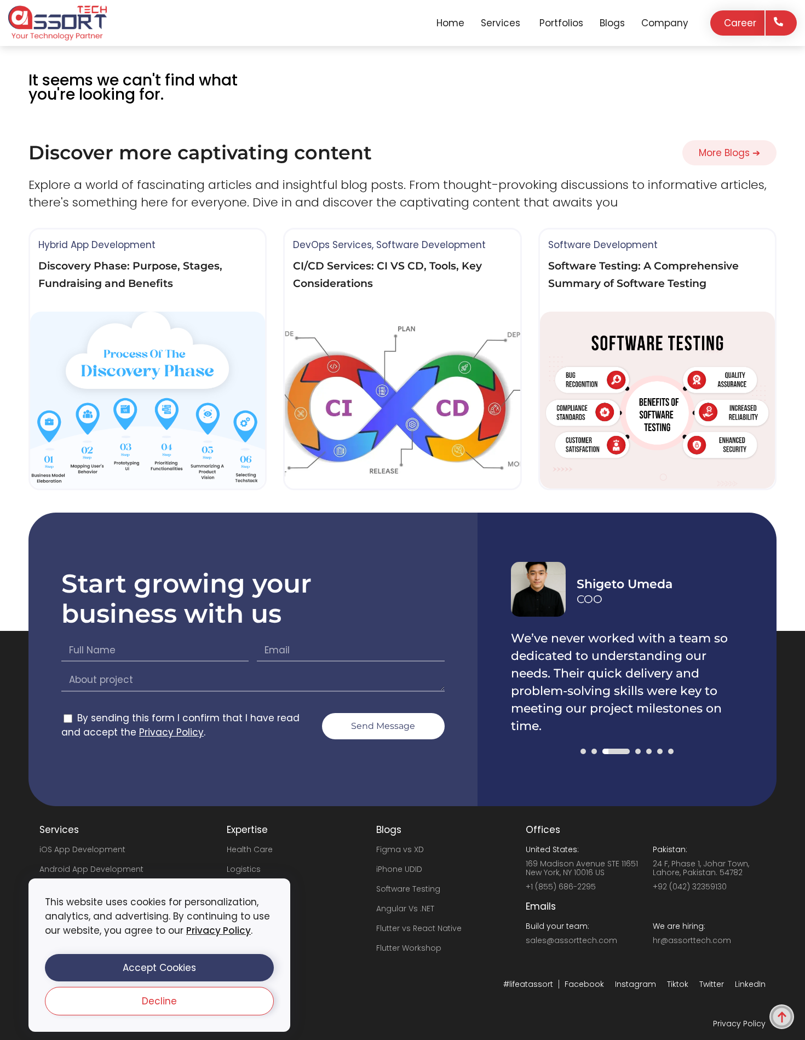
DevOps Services (332, 244)
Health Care (250, 849)
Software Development (431, 244)
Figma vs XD (400, 849)
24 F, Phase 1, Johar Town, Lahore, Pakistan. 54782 (701, 868)
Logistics (244, 869)
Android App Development (91, 869)
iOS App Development (82, 849)
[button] (159, 967)
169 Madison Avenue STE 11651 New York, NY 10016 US (582, 868)
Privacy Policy (218, 930)
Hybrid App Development (97, 244)
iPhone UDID (399, 869)
